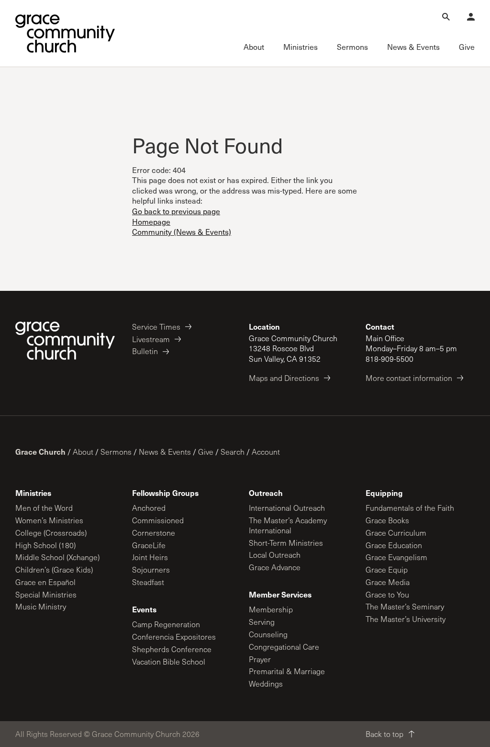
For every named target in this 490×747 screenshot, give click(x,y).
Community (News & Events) (181, 232)
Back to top (384, 734)
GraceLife (149, 545)
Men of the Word (44, 508)
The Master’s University (405, 619)
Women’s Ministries (49, 520)
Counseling (268, 634)
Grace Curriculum (396, 533)
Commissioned (158, 520)
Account (266, 452)
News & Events (165, 452)
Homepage (151, 222)
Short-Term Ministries (286, 543)
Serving (262, 622)
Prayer (260, 659)
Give (205, 452)
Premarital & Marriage (287, 671)
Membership (271, 609)
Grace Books (387, 520)
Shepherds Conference (172, 649)
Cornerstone (153, 533)
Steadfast (148, 582)
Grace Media (388, 582)
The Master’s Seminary (405, 606)
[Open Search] (446, 16)
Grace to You (387, 594)
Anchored (149, 508)
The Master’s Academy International (288, 525)
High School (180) (45, 545)
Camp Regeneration (166, 624)
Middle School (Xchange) (57, 557)
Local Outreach (275, 555)
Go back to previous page (176, 211)
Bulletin (145, 351)
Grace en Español (45, 582)
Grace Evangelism (396, 557)
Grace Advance (275, 567)
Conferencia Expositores (174, 637)
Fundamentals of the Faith (410, 508)
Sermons (116, 452)
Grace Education (394, 545)
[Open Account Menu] (470, 16)
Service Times (156, 327)
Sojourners (151, 569)
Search (233, 452)
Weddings (266, 683)
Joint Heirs (150, 557)
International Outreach (287, 508)
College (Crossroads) (51, 533)
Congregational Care (284, 647)
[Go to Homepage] (65, 33)
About (83, 452)
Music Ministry (40, 606)
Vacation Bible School (168, 661)
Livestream (151, 339)
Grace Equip (387, 569)
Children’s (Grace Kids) (54, 569)
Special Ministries (46, 594)
